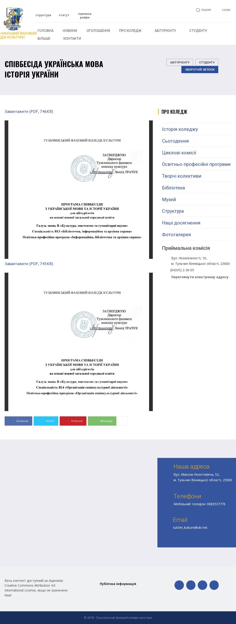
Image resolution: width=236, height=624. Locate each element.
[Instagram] (202, 585)
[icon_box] (43, 13)
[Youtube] (214, 585)
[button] (203, 10)
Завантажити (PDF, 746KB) (29, 111)
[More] (122, 421)
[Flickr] (191, 585)
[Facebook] (179, 585)
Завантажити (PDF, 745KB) (29, 263)
